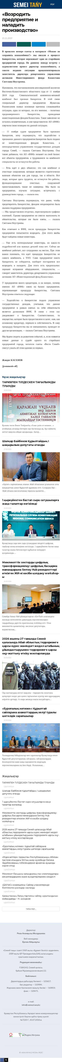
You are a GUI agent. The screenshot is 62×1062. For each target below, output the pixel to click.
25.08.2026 (7, 720)
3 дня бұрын (8, 797)
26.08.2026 (7, 508)
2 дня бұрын (8, 786)
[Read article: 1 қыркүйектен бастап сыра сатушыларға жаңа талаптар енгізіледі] (31, 525)
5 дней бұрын (9, 853)
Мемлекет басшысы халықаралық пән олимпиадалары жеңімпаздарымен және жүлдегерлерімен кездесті (30, 875)
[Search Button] (58, 4)
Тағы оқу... (31, 909)
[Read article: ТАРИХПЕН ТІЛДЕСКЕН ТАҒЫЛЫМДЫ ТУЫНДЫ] (31, 407)
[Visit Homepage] (28, 4)
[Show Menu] (3, 4)
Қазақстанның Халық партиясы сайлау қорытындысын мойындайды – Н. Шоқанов (30, 897)
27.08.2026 (7, 449)
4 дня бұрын (8, 808)
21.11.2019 (7, 38)
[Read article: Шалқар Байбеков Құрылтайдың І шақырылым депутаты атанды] (31, 466)
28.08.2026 (7, 390)
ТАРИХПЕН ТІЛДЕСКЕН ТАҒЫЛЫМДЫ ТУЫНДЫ (28, 782)
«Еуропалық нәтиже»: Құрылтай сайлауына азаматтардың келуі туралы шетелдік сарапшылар (29, 712)
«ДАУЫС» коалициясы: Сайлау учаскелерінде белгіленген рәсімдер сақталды (25, 886)
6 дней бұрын (9, 891)
